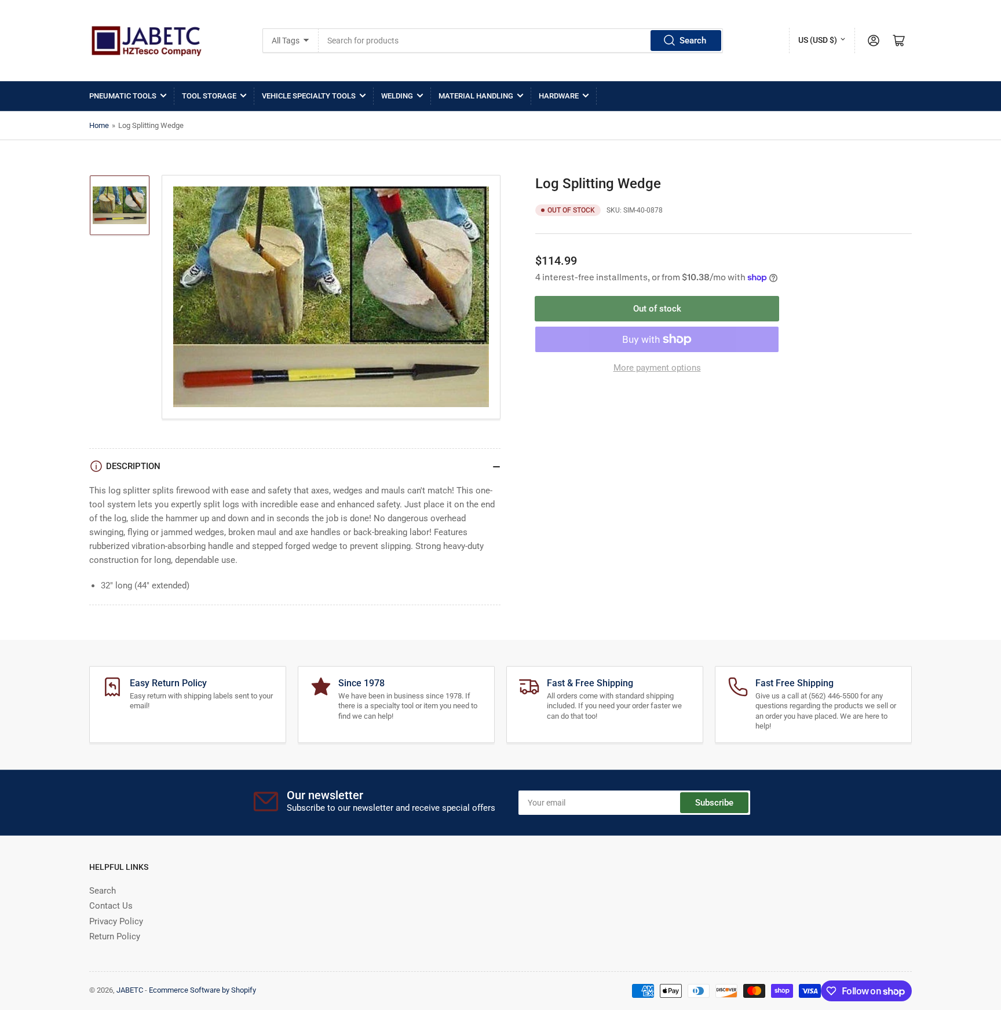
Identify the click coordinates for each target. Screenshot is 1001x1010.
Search (692, 40)
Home (99, 125)
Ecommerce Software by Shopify (202, 990)
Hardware (559, 96)
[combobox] (521, 40)
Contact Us (111, 906)
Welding (397, 96)
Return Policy (114, 936)
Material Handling (476, 96)
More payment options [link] (657, 368)
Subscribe (714, 802)
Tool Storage (209, 96)
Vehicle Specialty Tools (309, 96)
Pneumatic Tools (122, 96)
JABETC (129, 990)
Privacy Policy (116, 921)
